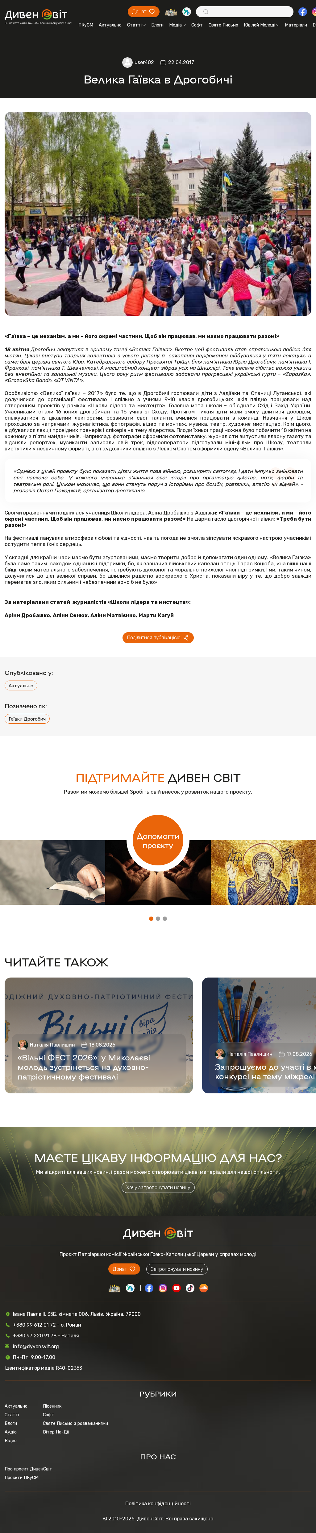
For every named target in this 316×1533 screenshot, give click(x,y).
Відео (11, 1440)
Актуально (110, 25)
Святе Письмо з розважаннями (75, 1423)
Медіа (175, 25)
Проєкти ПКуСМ (22, 1477)
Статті (134, 25)
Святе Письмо (223, 25)
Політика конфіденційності (158, 1504)
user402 (144, 62)
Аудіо (11, 1432)
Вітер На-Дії (56, 1432)
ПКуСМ (85, 25)
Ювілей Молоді (259, 25)
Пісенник (52, 1406)
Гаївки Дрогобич (27, 719)
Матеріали (296, 25)
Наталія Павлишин (52, 1045)
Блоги (157, 25)
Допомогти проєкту (158, 840)
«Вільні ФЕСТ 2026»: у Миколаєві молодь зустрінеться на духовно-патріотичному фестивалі (84, 1066)
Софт (197, 25)
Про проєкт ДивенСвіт (28, 1469)
